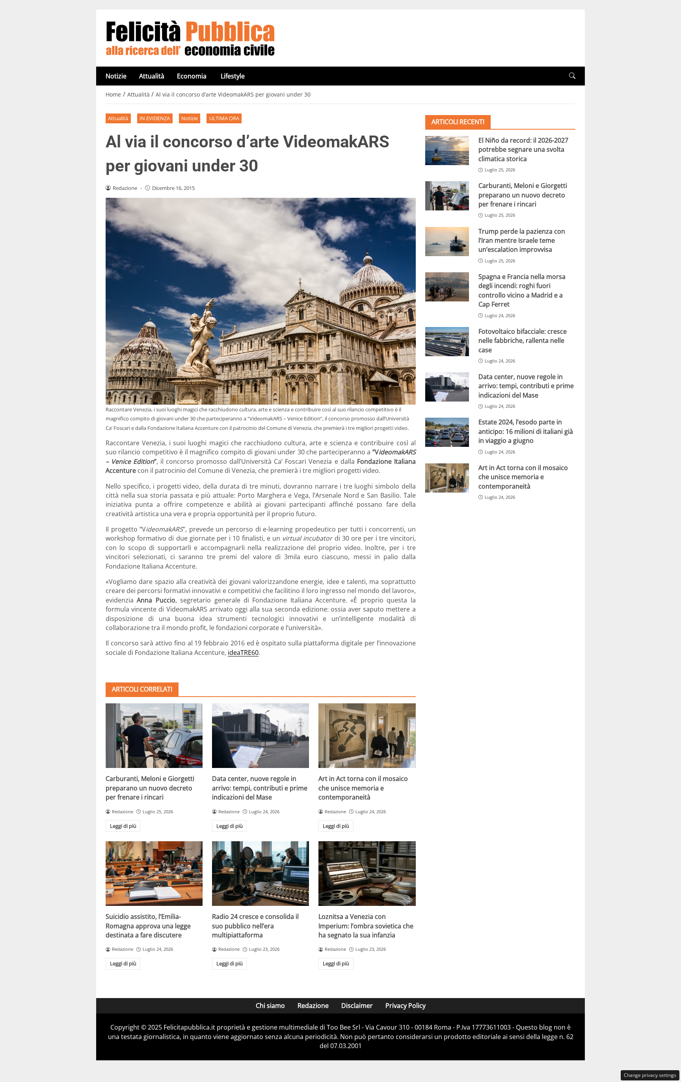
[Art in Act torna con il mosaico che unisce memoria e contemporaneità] (366, 735)
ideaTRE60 (243, 652)
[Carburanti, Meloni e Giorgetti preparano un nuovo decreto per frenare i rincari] (154, 735)
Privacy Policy (405, 1005)
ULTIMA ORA (224, 118)
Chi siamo (270, 1005)
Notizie (116, 76)
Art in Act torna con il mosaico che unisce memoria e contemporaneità (363, 787)
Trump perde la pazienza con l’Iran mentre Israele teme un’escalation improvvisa (521, 240)
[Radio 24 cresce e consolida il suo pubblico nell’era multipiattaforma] (260, 873)
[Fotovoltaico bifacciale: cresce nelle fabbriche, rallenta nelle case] (447, 341)
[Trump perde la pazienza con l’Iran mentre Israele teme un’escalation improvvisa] (447, 241)
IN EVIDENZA (155, 118)
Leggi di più (123, 825)
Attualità (151, 76)
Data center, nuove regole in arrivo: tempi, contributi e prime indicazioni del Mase (259, 787)
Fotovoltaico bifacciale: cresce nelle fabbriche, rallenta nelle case (522, 340)
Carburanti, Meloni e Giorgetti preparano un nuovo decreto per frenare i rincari (150, 787)
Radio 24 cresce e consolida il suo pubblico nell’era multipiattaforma (255, 925)
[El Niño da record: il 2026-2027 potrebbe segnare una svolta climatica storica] (447, 150)
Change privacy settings (650, 1075)
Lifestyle (233, 76)
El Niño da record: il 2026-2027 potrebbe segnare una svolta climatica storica (523, 149)
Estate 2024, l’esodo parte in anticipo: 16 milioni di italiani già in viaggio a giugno (525, 431)
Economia (192, 76)
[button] (572, 75)
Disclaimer (357, 1005)
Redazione (313, 1005)
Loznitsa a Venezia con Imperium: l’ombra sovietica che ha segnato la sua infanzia (365, 925)
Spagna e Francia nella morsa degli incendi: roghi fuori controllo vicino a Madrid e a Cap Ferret (522, 290)
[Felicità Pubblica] (190, 37)
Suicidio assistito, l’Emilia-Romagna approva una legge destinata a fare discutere (148, 925)
